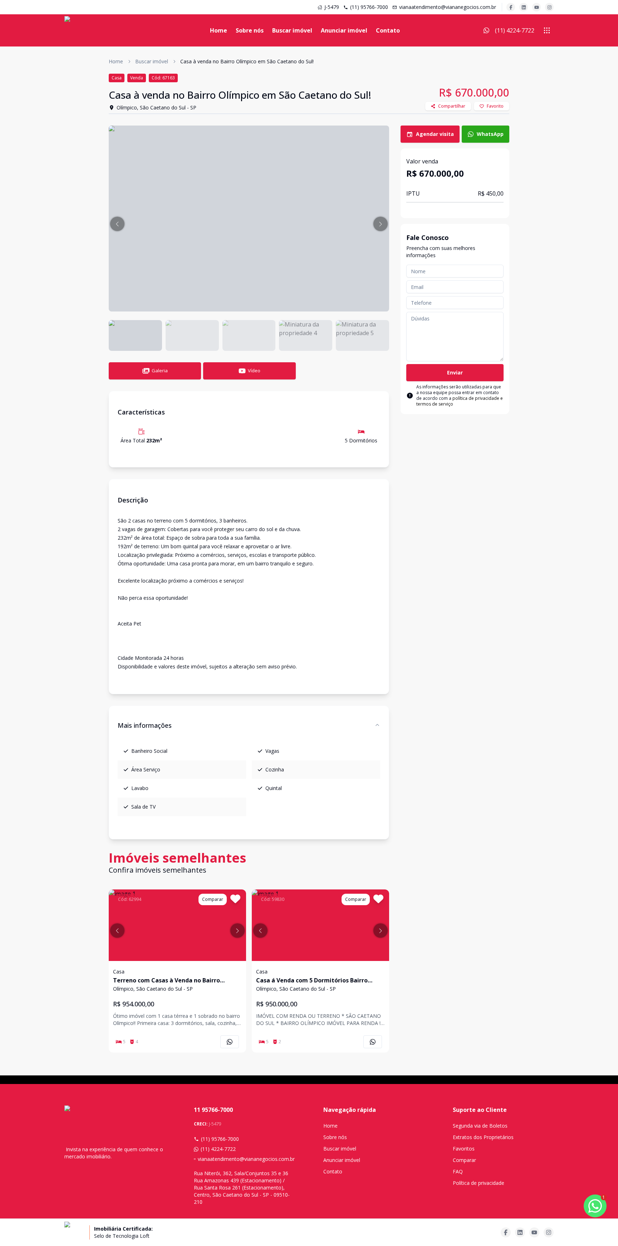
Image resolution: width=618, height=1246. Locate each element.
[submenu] (547, 30)
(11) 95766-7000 (369, 7)
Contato (388, 30)
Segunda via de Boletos (480, 1125)
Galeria (160, 370)
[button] (117, 224)
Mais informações (145, 725)
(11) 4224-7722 (218, 1149)
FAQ (458, 1171)
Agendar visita (435, 134)
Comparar (464, 1160)
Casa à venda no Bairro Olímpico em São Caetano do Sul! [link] (247, 61)
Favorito (495, 106)
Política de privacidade (478, 1182)
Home (218, 30)
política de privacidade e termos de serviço (459, 401)
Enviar (455, 372)
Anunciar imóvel (344, 30)
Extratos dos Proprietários (483, 1137)
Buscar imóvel (292, 30)
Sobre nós (250, 30)
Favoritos (464, 1148)
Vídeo (254, 370)
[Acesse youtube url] (536, 7)
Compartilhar (451, 106)
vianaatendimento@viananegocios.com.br (447, 7)
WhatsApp (490, 134)
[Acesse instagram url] (549, 7)
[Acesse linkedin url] (523, 7)
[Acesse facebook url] (510, 7)
